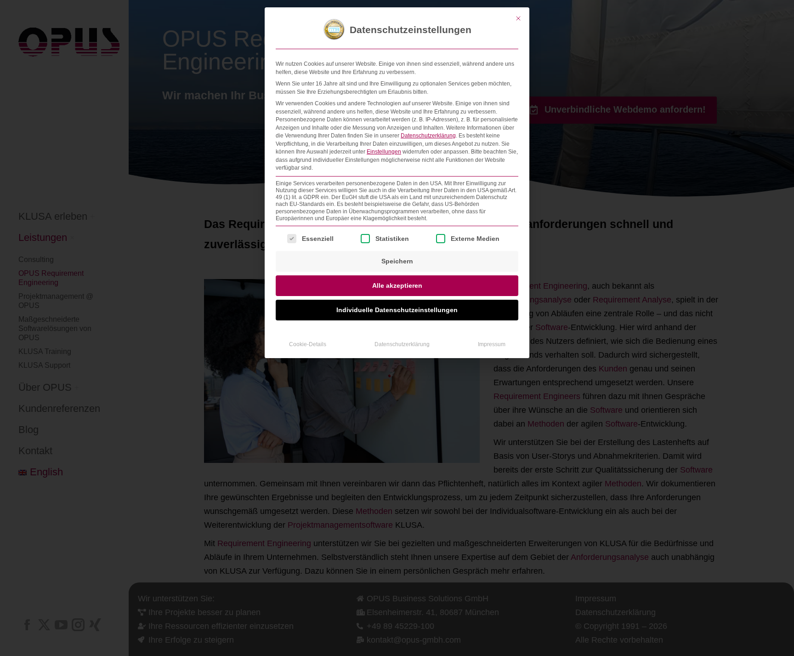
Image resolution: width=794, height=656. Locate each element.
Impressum (491, 344)
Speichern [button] (397, 261)
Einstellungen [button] (384, 151)
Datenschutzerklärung (428, 135)
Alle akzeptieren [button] (397, 285)
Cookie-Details (307, 344)
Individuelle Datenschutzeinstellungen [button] (397, 310)
